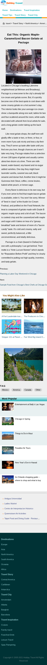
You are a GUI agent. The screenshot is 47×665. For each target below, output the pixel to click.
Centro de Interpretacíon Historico (18, 508)
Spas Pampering (8, 645)
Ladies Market (10, 503)
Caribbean (5, 584)
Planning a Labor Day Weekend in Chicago (18, 274)
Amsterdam (6, 600)
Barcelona (5, 615)
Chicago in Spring (22, 419)
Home (5, 10)
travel (8, 23)
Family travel (6, 630)
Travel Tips (7, 15)
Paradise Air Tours (23, 448)
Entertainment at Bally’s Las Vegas (30, 404)
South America (7, 559)
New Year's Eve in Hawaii (26, 462)
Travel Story (20, 15)
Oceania (4, 564)
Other (38, 390)
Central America (8, 579)
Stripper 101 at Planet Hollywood (15, 337)
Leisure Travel (7, 640)
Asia (3, 549)
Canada (28, 390)
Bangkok (5, 610)
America (43, 23)
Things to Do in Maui (24, 433)
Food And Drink (7, 635)
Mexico (5, 390)
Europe (4, 544)
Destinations (16, 10)
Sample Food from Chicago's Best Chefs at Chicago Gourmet (23, 285)
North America (31, 23)
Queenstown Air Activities (15, 513)
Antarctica (5, 589)
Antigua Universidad (13, 498)
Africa (3, 569)
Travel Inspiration (32, 10)
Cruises (4, 625)
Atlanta (4, 605)
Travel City (33, 15)
